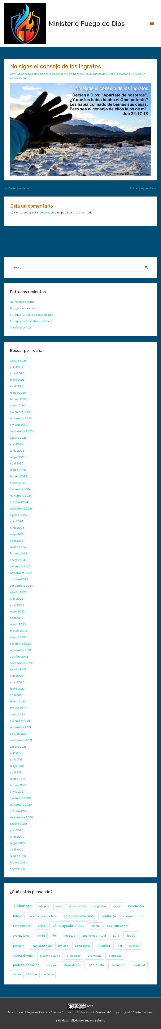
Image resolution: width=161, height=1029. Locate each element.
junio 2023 (17, 605)
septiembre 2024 (21, 508)
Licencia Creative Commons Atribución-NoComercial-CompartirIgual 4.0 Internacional (96, 1012)
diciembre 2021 (20, 721)
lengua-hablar (41, 945)
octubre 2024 (19, 502)
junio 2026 (17, 373)
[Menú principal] (152, 23)
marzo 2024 (18, 547)
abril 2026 (16, 386)
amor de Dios (77, 906)
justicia (18, 946)
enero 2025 (17, 482)
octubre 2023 (19, 579)
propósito (115, 955)
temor (17, 974)
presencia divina (50, 955)
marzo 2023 (18, 624)
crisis (41, 926)
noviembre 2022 (21, 650)
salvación (118, 965)
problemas (73, 955)
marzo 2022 (18, 701)
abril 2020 (16, 849)
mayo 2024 (17, 534)
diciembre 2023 (20, 566)
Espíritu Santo (117, 926)
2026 (89, 1006)
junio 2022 (17, 682)
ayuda (117, 906)
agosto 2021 (18, 746)
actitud (15, 73)
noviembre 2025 (21, 418)
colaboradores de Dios (43, 916)
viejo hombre (75, 73)
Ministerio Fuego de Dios (87, 24)
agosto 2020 (18, 823)
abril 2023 (16, 617)
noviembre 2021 (20, 727)
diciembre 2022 (20, 643)
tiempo (32, 974)
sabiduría (96, 965)
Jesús (131, 935)
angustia (99, 906)
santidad (139, 965)
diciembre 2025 (20, 412)
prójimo (52, 965)
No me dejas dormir (22, 301)
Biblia (17, 916)
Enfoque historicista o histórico (31, 321)
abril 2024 (16, 540)
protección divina (26, 965)
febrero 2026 (18, 399)
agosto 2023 (18, 592)
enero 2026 (17, 405)
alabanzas (22, 906)
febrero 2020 (18, 862)
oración (104, 945)
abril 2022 (16, 695)
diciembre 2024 (20, 489)
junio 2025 (17, 450)
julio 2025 (16, 444)
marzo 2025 (18, 469)
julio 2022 (16, 675)
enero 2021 (17, 791)
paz (120, 945)
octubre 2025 (19, 424)
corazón (128, 916)
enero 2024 (17, 560)
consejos (27, 73)
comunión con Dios (78, 916)
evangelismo (21, 935)
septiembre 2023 (21, 585)
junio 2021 (16, 759)
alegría (44, 906)
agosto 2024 (18, 515)
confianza (108, 916)
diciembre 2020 (20, 798)
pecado (134, 945)
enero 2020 (17, 869)
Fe (54, 935)
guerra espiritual (94, 935)
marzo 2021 (17, 778)
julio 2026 (16, 367)
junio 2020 (17, 836)
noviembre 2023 (21, 573)
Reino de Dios (73, 965)
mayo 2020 (17, 843)
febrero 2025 (18, 476)
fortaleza (69, 935)
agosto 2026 (18, 360)
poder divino (23, 956)
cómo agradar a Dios (68, 926)
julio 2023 (16, 598)
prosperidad (57, 73)
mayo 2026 (17, 379)
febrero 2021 (18, 785)
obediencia (82, 946)
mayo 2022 (17, 688)
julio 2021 (16, 753)
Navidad (63, 945)
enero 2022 (17, 714)
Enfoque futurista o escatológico (31, 314)
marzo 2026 (18, 392)
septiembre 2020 (21, 817)
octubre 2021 (18, 733)
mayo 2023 (17, 611)
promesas (94, 955)
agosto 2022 (18, 669)
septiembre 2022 (21, 663)
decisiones (41, 73)
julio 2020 (16, 830)
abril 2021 (16, 772)
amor (59, 906)
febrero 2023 (18, 630)
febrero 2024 (18, 553)
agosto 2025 (18, 437)
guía (116, 935)
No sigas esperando (23, 308)
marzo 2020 (18, 856)
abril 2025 (16, 463)
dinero (96, 925)
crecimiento (21, 926)
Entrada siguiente (143, 188)
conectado (46, 212)
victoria (48, 974)
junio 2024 (17, 527)
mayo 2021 (17, 765)
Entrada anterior (17, 188)
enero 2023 (17, 637)
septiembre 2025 (21, 431)
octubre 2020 (19, 811)
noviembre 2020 (21, 804)
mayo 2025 (17, 457)
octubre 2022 (19, 656)
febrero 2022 (18, 708)
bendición (136, 906)
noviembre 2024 (21, 495)
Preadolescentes (21, 327)
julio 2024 (16, 521)
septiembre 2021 (21, 740)
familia (40, 935)
